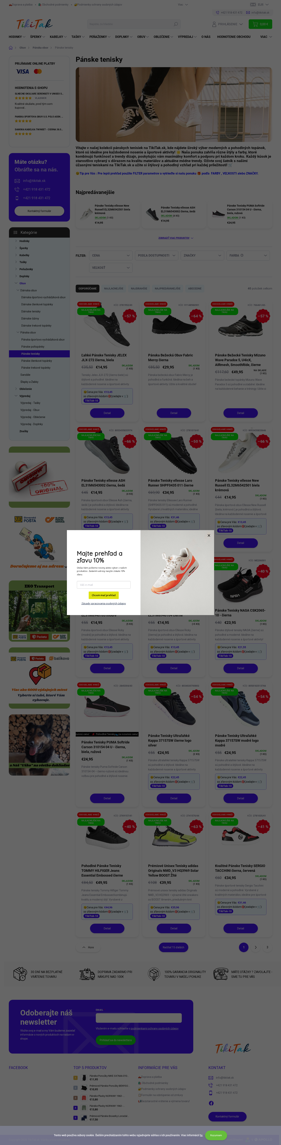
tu (201, 1135)
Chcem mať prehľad (104, 595)
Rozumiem (216, 1135)
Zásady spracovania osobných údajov (103, 603)
